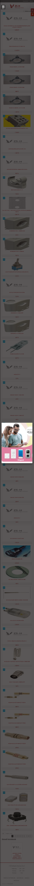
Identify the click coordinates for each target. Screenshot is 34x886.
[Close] (32, 422)
